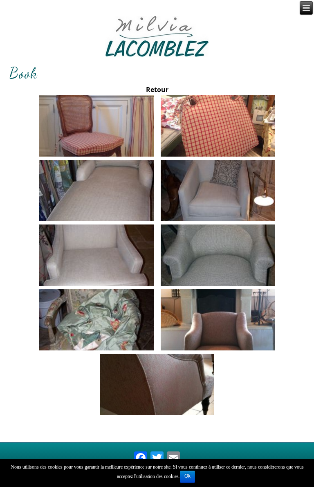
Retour (157, 90)
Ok (187, 476)
